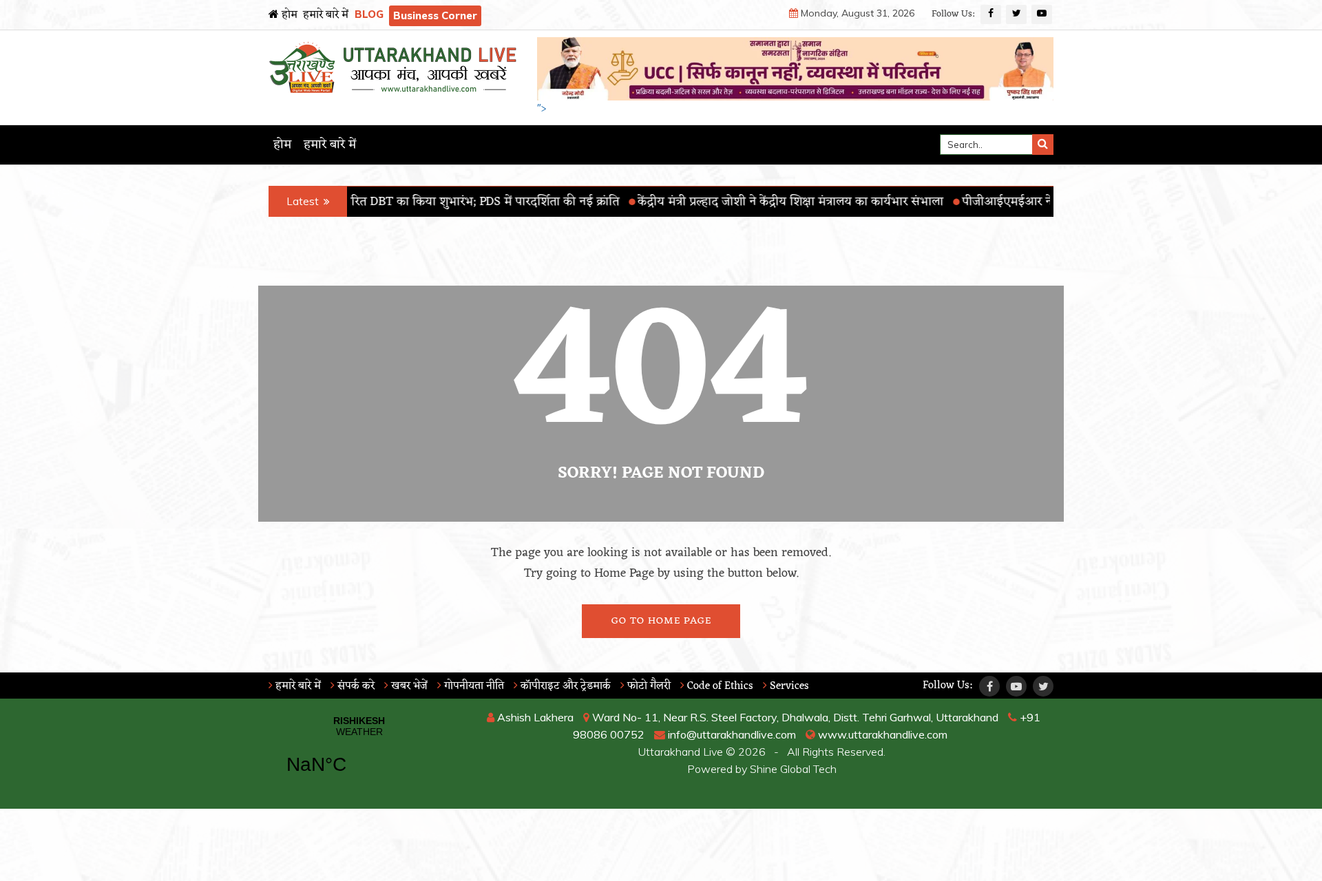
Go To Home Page (661, 621)
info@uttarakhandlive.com (730, 734)
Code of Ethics (718, 686)
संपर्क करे (355, 686)
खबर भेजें (408, 686)
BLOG (369, 14)
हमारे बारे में (325, 15)
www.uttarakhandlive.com (881, 734)
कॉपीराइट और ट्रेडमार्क (564, 686)
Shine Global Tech (793, 769)
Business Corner (435, 15)
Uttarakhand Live (680, 751)
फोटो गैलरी (648, 686)
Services (788, 686)
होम (288, 15)
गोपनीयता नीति (472, 686)
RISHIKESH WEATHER (359, 753)
